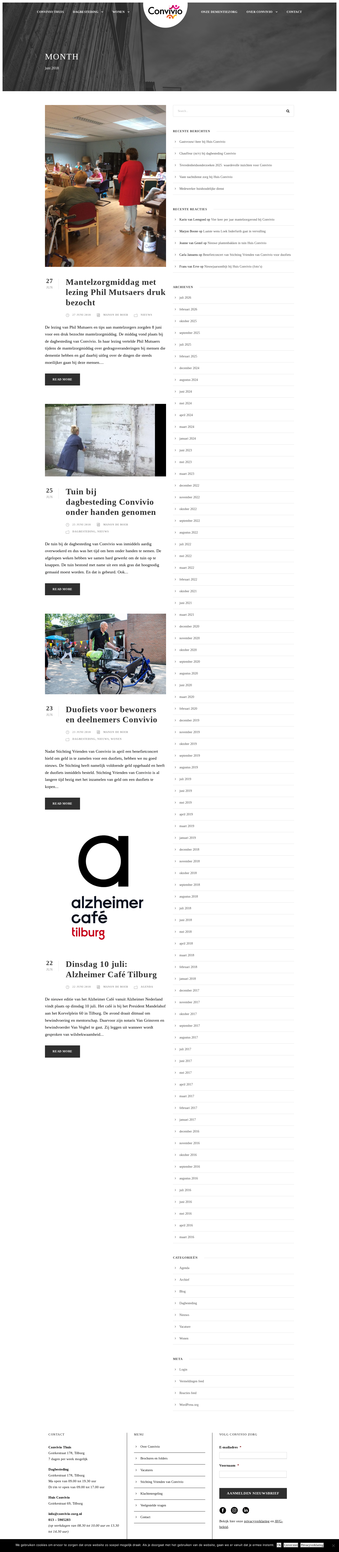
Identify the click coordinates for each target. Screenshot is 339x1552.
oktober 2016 (188, 1155)
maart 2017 (186, 1096)
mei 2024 (185, 403)
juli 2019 (185, 779)
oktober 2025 (188, 321)
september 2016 (189, 1166)
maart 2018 (186, 955)
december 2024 (189, 368)
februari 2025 (188, 356)
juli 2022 (185, 544)
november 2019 (189, 732)
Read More (62, 379)
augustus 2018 (188, 896)
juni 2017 (185, 1061)
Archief (184, 1279)
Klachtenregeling (151, 1493)
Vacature (184, 1326)
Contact (294, 12)
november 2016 (189, 1143)
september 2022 (189, 520)
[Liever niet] (333, 1545)
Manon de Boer (115, 314)
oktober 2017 (188, 1014)
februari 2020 (188, 708)
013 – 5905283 (59, 1520)
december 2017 (189, 990)
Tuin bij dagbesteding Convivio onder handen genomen (111, 502)
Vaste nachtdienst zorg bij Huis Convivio (205, 177)
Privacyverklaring (312, 1545)
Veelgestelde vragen (153, 1505)
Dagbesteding (85, 12)
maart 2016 (186, 1237)
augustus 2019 (188, 767)
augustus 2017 (188, 1037)
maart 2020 (186, 697)
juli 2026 (185, 297)
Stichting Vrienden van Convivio (161, 1482)
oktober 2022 (188, 509)
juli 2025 (185, 344)
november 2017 (189, 1002)
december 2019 (189, 720)
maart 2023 (186, 474)
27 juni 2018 (81, 314)
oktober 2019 (188, 744)
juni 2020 (185, 685)
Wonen (119, 12)
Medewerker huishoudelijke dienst (201, 188)
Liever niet (291, 1545)
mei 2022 (185, 556)
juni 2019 (185, 791)
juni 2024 (185, 391)
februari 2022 (188, 579)
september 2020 (189, 661)
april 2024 (186, 415)
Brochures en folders (153, 1458)
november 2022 (189, 497)
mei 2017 (185, 1072)
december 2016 (189, 1131)
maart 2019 (186, 826)
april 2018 (186, 943)
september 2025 (189, 333)
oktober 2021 (188, 591)
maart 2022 (186, 567)
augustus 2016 (188, 1178)
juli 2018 (185, 908)
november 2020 (189, 638)
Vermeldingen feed (191, 1381)
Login (183, 1369)
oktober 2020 (188, 650)
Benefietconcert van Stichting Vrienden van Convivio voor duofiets (247, 255)
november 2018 (189, 861)
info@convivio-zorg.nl (65, 1514)
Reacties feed (187, 1393)
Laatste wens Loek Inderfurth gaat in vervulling (234, 231)
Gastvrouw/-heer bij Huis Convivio (202, 141)
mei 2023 (185, 462)
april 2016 (186, 1225)
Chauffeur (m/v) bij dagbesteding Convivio (207, 153)
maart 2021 (186, 614)
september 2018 (189, 885)
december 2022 (189, 485)
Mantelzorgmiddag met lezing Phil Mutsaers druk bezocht (116, 292)
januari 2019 (187, 838)
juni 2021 (185, 603)
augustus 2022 (188, 532)
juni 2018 (185, 920)
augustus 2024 (188, 380)
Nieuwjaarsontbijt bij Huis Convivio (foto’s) (233, 266)
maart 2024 (186, 427)
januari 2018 (187, 978)
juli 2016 (185, 1190)
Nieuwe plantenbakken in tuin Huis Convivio (237, 243)
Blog (182, 1291)
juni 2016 (185, 1202)
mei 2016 (185, 1213)
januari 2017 (187, 1119)
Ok (279, 1545)
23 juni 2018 (81, 732)
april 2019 (186, 814)
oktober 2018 (188, 873)
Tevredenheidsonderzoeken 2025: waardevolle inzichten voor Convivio (225, 165)
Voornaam (229, 1465)
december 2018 (189, 849)
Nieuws (146, 314)
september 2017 (189, 1025)
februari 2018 (188, 967)
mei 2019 (185, 802)
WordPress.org (189, 1404)
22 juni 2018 (81, 986)
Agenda (147, 986)
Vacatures (146, 1470)
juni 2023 (185, 450)
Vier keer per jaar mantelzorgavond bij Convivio (242, 219)
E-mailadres (230, 1447)
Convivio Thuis (50, 12)
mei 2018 (185, 932)
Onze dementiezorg (219, 12)
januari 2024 (187, 438)
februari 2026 (188, 309)
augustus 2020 (188, 673)
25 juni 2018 (81, 524)
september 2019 (189, 755)
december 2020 (189, 626)
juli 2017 (185, 1049)
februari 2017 (188, 1108)
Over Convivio (260, 12)
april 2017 (186, 1084)
